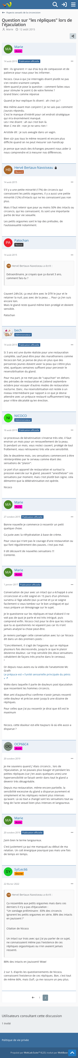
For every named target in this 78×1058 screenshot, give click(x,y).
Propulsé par (28, 1052)
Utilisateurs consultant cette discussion (32, 1016)
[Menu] (73, 4)
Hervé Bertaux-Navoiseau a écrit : (32, 266)
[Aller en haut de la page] (72, 1053)
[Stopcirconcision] (7, 4)
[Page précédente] (33, 998)
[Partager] (73, 36)
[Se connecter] (64, 4)
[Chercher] (55, 4)
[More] (72, 61)
